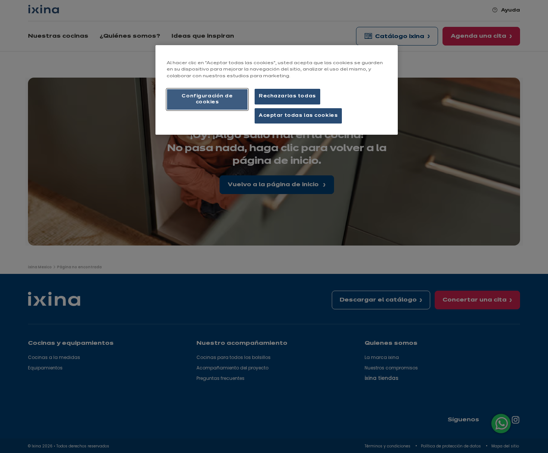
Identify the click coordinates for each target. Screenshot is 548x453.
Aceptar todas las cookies (298, 115)
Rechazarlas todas (287, 96)
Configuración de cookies (207, 99)
